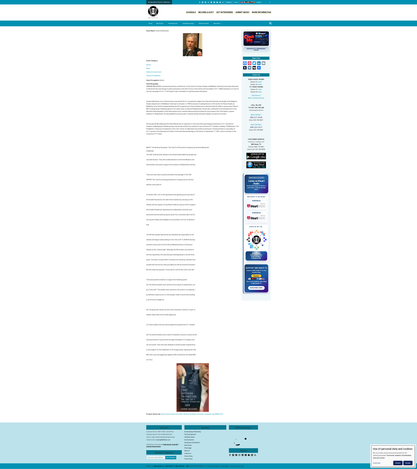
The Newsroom (173, 23)
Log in (236, 2)
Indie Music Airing (188, 23)
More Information (261, 12)
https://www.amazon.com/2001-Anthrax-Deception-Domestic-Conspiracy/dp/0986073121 (192, 414)
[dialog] (393, 456)
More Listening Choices (256, 98)
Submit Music (242, 12)
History (148, 65)
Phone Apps (187, 448)
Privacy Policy (188, 456)
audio (260, 82)
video (260, 89)
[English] (240, 2)
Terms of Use (188, 459)
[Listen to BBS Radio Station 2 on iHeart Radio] (256, 217)
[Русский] (252, 2)
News (148, 68)
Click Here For (256, 95)
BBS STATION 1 (256, 115)
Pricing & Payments (190, 434)
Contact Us (187, 453)
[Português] (250, 2)
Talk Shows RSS (204, 23)
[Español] (254, 2)
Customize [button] (376, 463)
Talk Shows (159, 23)
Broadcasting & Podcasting (192, 431)
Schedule (191, 12)
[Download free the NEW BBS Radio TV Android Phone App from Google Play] (256, 156)
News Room (188, 445)
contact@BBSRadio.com (162, 440)
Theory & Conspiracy (153, 75)
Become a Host (206, 12)
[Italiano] (248, 2)
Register (229, 2)
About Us (187, 450)
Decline (397, 463)
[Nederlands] (242, 2)
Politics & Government (153, 72)
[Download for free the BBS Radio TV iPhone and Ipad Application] (256, 165)
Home (150, 23)
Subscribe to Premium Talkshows (160, 2)
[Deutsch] (246, 2)
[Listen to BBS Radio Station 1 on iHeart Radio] (256, 205)
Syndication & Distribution (192, 442)
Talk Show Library (189, 437)
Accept (407, 463)
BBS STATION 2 (256, 125)
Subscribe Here (256, 288)
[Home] (153, 12)
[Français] (244, 2)
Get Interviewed (224, 12)
